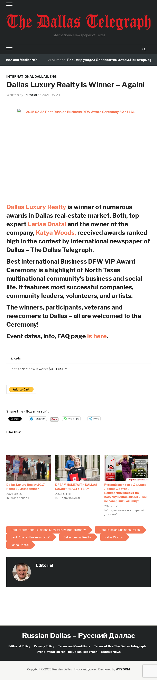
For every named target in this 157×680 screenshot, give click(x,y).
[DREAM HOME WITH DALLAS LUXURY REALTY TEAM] (77, 468)
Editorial (30, 95)
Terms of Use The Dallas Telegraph (120, 646)
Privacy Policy (44, 646)
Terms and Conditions (74, 646)
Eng (52, 77)
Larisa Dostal (47, 224)
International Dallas (27, 77)
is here (97, 336)
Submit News (111, 651)
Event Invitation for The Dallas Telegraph (67, 651)
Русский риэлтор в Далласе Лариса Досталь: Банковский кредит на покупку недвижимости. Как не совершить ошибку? (126, 493)
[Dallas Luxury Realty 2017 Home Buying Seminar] (28, 468)
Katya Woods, (56, 232)
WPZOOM (123, 669)
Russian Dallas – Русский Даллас (78, 635)
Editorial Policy (19, 646)
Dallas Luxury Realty (36, 207)
